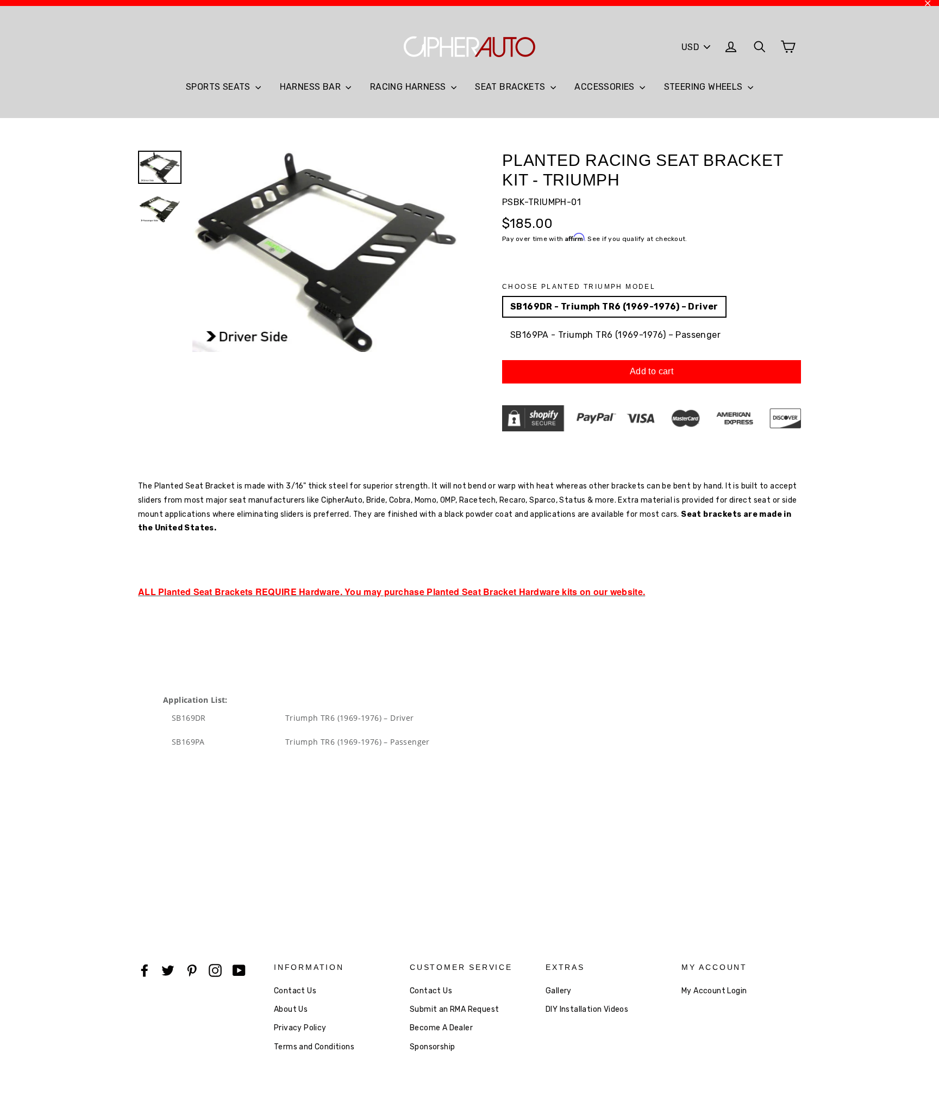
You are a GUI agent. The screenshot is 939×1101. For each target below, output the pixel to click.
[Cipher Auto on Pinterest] (191, 970)
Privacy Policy (300, 1027)
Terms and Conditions (314, 1046)
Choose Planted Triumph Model (578, 286)
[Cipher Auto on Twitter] (167, 970)
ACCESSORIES (605, 87)
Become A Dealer (441, 1027)
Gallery (559, 990)
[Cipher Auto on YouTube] (239, 970)
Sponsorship (432, 1046)
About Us (291, 1009)
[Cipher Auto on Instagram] (215, 970)
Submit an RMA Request (454, 1009)
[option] (326, 251)
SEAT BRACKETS (511, 87)
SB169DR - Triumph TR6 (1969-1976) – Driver (614, 306)
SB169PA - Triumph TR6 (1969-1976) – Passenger (615, 335)
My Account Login (714, 990)
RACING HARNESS (409, 87)
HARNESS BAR (311, 87)
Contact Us (295, 990)
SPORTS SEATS (219, 87)
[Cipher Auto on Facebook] (144, 970)
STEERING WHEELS (704, 87)
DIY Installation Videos (587, 1009)
